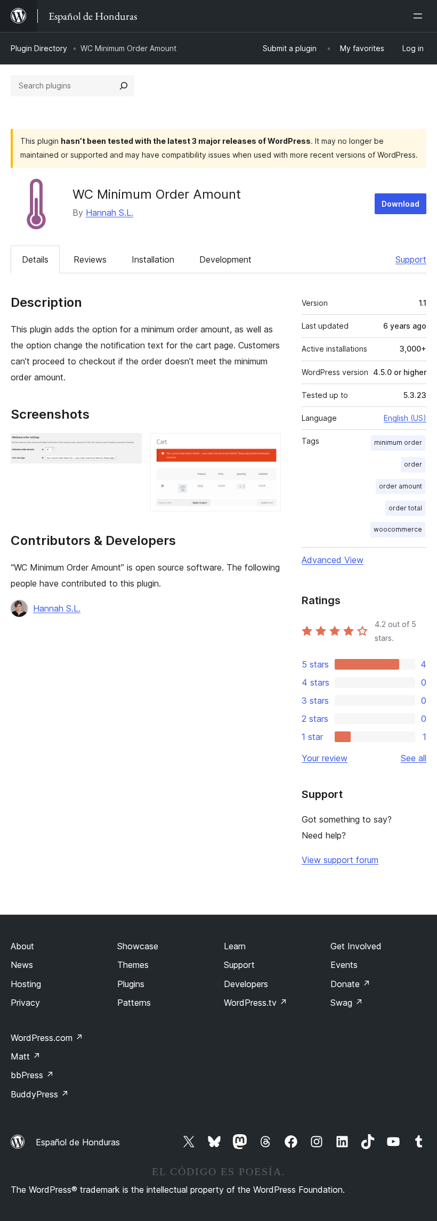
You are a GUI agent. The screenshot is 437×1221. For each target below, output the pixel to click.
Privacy (25, 1002)
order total (405, 508)
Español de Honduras (78, 1142)
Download (400, 203)
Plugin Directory (39, 48)
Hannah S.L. (109, 212)
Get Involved (356, 946)
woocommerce (398, 529)
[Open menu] (420, 16)
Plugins (130, 984)
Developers (246, 984)
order (413, 464)
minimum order (398, 442)
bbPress (32, 1075)
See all (413, 758)
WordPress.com (47, 1037)
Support (410, 259)
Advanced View (332, 560)
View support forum (340, 859)
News (22, 964)
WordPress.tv (255, 1002)
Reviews (90, 259)
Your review (324, 758)
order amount (400, 486)
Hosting (26, 984)
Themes (133, 964)
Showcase (137, 946)
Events (344, 964)
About (22, 946)
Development (225, 259)
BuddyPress (40, 1094)
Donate (350, 984)
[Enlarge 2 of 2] (266, 447)
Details (35, 259)
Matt (26, 1056)
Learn (235, 946)
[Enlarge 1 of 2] (127, 447)
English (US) (405, 417)
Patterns (134, 1002)
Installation (153, 259)
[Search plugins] (123, 85)
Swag (346, 1002)
